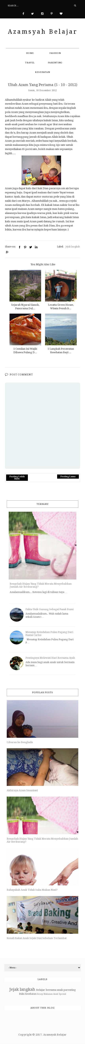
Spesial (62, 994)
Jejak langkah (72, 246)
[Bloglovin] (61, 13)
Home (30, 53)
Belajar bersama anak (49, 989)
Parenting (55, 62)
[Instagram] (42, 13)
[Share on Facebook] (20, 247)
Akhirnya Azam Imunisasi (22, 790)
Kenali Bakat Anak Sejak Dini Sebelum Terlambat (37, 938)
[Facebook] (23, 13)
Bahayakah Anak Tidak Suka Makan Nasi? (32, 889)
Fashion (55, 53)
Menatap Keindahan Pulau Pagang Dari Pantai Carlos (49, 634)
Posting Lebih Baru (17, 477)
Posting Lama (68, 476)
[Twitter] (32, 13)
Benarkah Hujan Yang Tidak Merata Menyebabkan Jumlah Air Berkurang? (41, 585)
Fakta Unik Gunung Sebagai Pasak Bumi (50, 609)
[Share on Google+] (7, 252)
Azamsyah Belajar (43, 31)
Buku (22, 994)
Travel (30, 62)
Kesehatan (42, 72)
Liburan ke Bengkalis (20, 742)
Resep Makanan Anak (47, 994)
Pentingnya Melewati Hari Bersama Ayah (50, 657)
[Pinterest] (51, 13)
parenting (69, 989)
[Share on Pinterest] (25, 247)
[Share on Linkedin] (36, 247)
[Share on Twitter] (31, 247)
